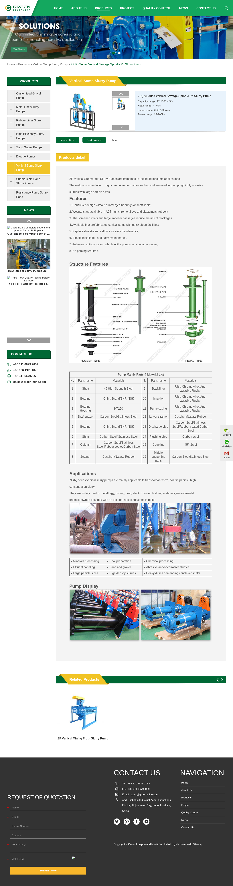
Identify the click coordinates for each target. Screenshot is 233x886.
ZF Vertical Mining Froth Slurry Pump (83, 738)
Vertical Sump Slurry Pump (50, 64)
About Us (79, 8)
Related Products (84, 679)
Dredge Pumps (26, 156)
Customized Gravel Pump (28, 95)
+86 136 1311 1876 (25, 370)
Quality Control (157, 8)
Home (58, 8)
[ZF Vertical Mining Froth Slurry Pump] (83, 711)
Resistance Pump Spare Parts (32, 194)
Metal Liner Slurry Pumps (27, 109)
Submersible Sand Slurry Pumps (28, 181)
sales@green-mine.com (29, 381)
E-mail (227, 457)
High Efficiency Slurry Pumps (30, 136)
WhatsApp (227, 446)
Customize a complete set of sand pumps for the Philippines (28, 234)
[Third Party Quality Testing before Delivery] (28, 279)
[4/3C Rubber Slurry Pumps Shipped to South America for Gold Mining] (28, 254)
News (183, 8)
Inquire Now (67, 140)
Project (127, 8)
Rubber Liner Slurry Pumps (29, 122)
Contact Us (206, 8)
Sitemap (197, 844)
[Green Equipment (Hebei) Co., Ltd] (17, 8)
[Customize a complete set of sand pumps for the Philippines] (28, 229)
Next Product (94, 140)
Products (103, 8)
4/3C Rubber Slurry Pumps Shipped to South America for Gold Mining (28, 271)
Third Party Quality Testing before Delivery (28, 284)
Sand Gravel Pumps (29, 147)
